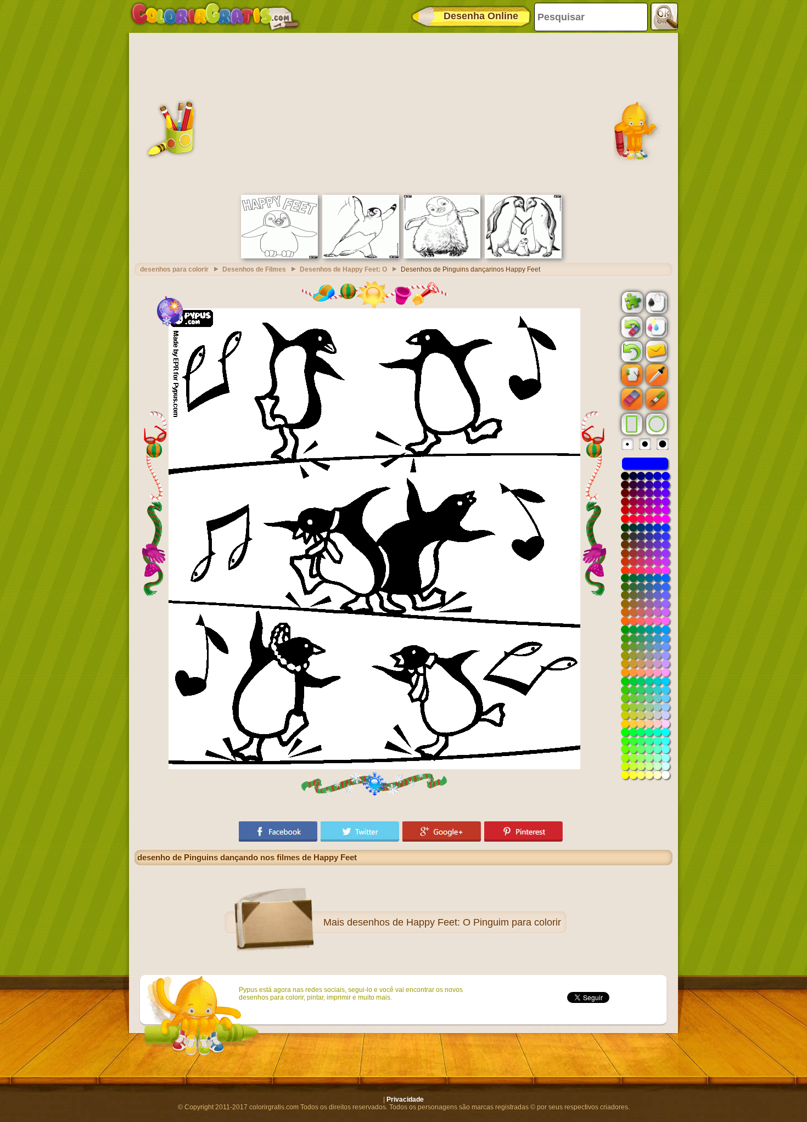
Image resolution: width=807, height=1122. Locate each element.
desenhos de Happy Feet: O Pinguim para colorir (454, 922)
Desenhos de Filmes (254, 269)
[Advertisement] (403, 112)
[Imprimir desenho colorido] (655, 326)
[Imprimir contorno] (655, 301)
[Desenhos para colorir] (215, 16)
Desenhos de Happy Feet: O (343, 269)
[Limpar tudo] (630, 327)
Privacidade (405, 1099)
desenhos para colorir (174, 269)
